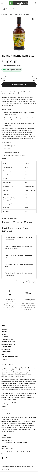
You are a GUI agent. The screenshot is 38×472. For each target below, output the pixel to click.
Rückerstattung (6, 346)
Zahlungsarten (5, 349)
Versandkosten (16, 65)
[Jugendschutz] (10, 292)
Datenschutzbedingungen (9, 357)
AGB (2, 354)
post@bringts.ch (6, 437)
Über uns (4, 331)
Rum (11, 14)
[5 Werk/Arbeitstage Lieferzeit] (28, 292)
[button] (35, 3)
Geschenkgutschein (7, 339)
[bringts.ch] (18, 3)
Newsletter (4, 336)
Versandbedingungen (8, 341)
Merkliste (4, 329)
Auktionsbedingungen (8, 344)
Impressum (4, 359)
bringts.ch (4, 14)
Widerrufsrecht (6, 352)
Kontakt (3, 334)
